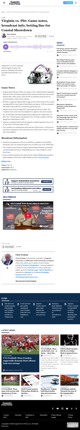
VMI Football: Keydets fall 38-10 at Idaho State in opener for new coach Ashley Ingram (69, 352)
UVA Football (8, 355)
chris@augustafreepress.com (26, 277)
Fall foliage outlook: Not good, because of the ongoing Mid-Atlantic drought (67, 50)
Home (3, 12)
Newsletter (43, 415)
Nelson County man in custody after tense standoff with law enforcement (67, 95)
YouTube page (32, 270)
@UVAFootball (43, 157)
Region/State (65, 387)
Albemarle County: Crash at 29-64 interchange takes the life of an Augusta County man (67, 117)
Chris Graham (22, 255)
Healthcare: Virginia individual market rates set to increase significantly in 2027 (49, 392)
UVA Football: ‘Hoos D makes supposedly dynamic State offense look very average (19, 361)
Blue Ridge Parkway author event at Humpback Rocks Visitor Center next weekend (66, 61)
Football (64, 347)
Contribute (68, 3)
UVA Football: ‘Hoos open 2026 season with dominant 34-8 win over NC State (10, 392)
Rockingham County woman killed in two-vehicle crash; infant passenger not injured (66, 84)
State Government (47, 387)
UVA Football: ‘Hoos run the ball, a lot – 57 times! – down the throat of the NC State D (50, 352)
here (8, 152)
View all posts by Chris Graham (26, 281)
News (4, 17)
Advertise (18, 415)
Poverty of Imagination (30, 265)
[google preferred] (41, 36)
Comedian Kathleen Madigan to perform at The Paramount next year (67, 72)
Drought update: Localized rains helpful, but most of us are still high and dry (67, 128)
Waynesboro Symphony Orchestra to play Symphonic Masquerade (66, 106)
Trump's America (27, 387)
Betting (4, 161)
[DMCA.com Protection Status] (73, 425)
